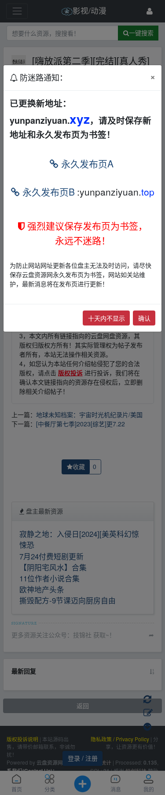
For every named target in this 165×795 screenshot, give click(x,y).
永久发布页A (86, 163)
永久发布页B (47, 191)
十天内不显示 (106, 318)
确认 (144, 318)
